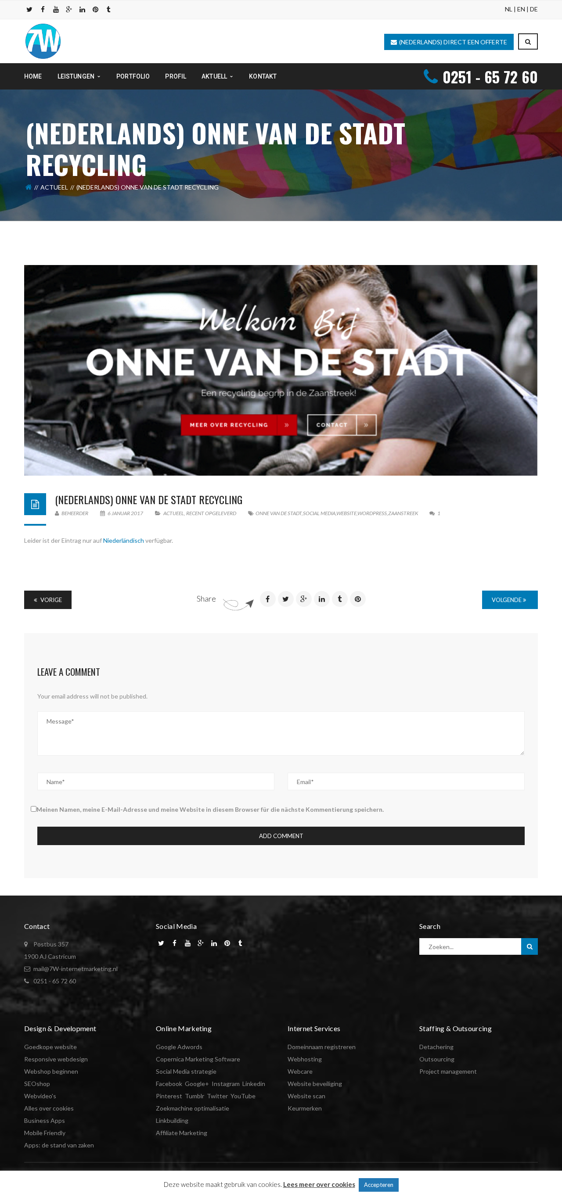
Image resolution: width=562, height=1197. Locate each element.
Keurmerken (305, 1108)
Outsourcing (436, 1059)
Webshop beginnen (51, 1071)
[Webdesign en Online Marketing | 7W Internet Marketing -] (43, 40)
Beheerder (74, 513)
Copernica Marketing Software (198, 1059)
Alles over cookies (49, 1108)
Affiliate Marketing (181, 1132)
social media (319, 513)
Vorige (50, 599)
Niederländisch (123, 540)
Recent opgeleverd (211, 513)
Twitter (217, 1096)
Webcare (300, 1071)
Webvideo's (40, 1096)
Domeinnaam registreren (322, 1046)
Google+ (197, 1083)
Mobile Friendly (44, 1132)
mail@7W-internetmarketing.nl (75, 968)
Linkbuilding (172, 1120)
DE (534, 9)
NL (508, 9)
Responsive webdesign (56, 1059)
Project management (448, 1071)
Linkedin (253, 1083)
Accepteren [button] (378, 1184)
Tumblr (194, 1096)
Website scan (306, 1096)
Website (346, 513)
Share (206, 598)
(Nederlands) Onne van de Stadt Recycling (148, 499)
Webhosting (305, 1059)
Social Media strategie (186, 1071)
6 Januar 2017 (125, 513)
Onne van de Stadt (279, 513)
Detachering (436, 1046)
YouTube (243, 1096)
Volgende (507, 599)
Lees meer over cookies (319, 1184)
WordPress (372, 513)
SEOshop (37, 1083)
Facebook (169, 1083)
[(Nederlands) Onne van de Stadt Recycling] (281, 370)
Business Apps (44, 1120)
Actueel (54, 187)
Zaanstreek (403, 513)
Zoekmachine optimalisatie (192, 1108)
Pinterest (169, 1096)
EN (521, 9)
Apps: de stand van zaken (59, 1145)
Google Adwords (179, 1046)
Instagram (226, 1083)
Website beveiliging (315, 1083)
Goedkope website (50, 1046)
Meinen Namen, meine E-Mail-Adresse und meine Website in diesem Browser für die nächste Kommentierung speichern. (210, 809)
